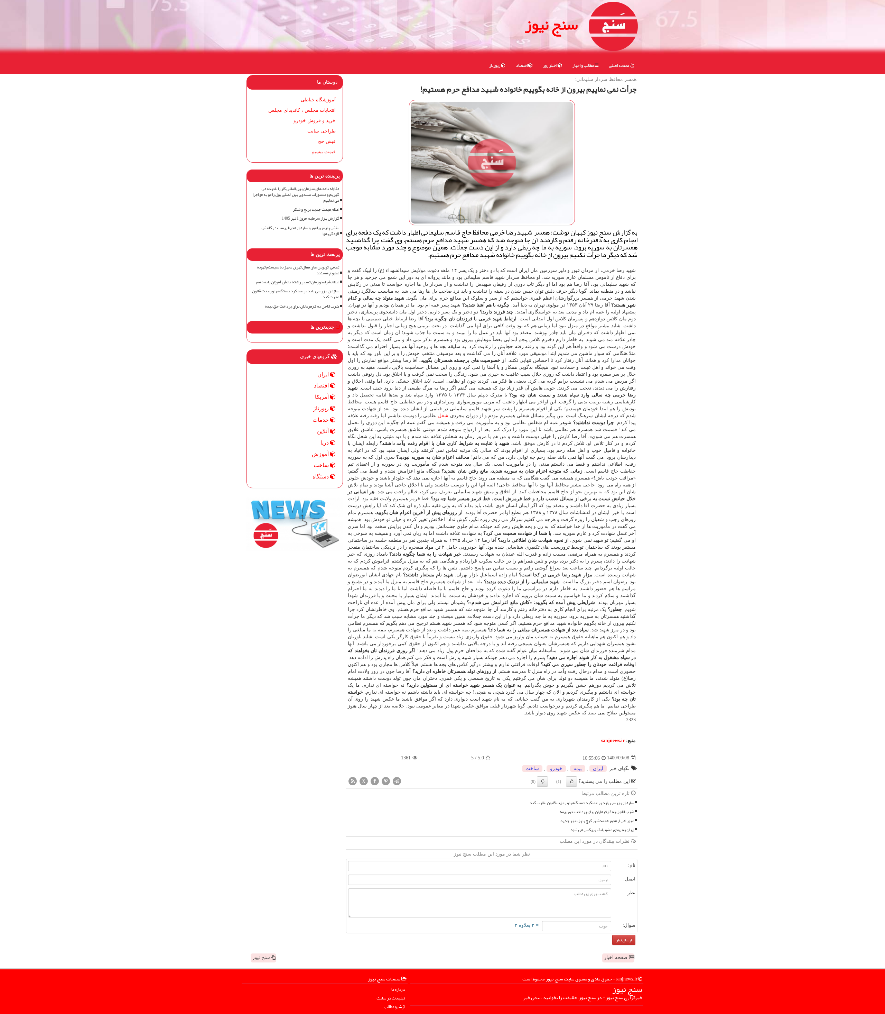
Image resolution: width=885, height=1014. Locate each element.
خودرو (556, 768)
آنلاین (323, 431)
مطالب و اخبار (583, 65)
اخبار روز (550, 65)
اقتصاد (522, 65)
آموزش (321, 454)
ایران (598, 768)
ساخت (532, 768)
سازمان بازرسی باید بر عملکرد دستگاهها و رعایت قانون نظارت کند (582, 803)
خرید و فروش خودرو (315, 120)
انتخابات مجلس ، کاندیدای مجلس (302, 110)
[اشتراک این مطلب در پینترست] (386, 780)
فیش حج (327, 141)
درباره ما (398, 990)
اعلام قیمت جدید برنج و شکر (316, 209)
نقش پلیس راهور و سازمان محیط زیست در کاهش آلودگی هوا (300, 231)
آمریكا (322, 397)
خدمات (321, 420)
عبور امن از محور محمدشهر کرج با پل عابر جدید (597, 821)
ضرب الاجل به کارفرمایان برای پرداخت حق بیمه (597, 812)
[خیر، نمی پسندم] (542, 781)
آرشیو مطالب (394, 1007)
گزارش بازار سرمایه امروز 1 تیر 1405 (310, 218)
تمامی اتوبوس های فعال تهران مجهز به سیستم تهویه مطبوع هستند (298, 270)
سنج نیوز (551, 24)
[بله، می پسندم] (571, 781)
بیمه (578, 768)
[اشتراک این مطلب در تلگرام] (397, 780)
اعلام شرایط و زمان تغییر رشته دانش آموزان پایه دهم (297, 282)
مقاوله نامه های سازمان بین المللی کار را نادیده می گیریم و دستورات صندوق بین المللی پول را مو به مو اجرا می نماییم (296, 194)
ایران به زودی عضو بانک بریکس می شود (602, 830)
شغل (443, 415)
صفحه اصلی (619, 65)
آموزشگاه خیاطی (318, 99)
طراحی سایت (321, 131)
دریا (325, 443)
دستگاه (321, 476)
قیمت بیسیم (323, 151)
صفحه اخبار (616, 957)
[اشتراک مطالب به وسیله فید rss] (352, 780)
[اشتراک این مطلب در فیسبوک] (375, 780)
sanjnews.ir (613, 740)
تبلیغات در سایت (390, 998)
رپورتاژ (495, 65)
